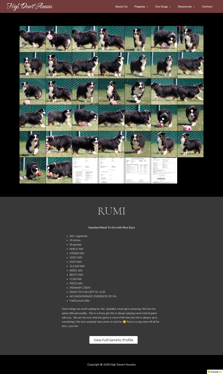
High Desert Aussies (29, 6)
